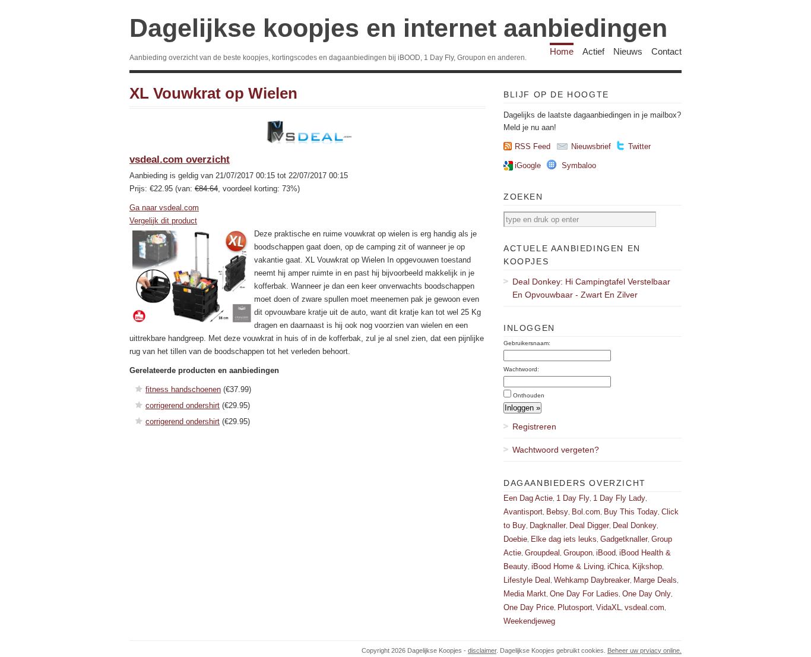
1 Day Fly (573, 498)
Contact (666, 51)
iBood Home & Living (567, 566)
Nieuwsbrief (591, 146)
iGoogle (528, 165)
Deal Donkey (635, 525)
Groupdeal (542, 552)
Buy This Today (631, 511)
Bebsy (557, 511)
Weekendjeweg (529, 621)
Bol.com (586, 511)
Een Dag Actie (528, 498)
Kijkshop (647, 566)
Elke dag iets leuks (564, 539)
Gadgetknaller (624, 539)
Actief (593, 51)
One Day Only (646, 593)
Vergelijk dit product (163, 220)
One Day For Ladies (584, 593)
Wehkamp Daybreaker (592, 580)
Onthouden (528, 395)
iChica (618, 566)
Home (562, 51)
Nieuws (627, 51)
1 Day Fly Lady (619, 498)
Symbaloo (579, 165)
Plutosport (575, 607)
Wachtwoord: (521, 369)
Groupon (578, 552)
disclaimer (482, 650)
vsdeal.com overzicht (179, 159)
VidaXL (608, 607)
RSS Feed (532, 146)
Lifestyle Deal (526, 580)
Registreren (534, 426)
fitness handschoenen (183, 389)
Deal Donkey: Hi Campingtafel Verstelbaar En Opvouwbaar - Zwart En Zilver (591, 288)
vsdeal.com (644, 607)
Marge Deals (655, 580)
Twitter (639, 146)
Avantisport (523, 511)
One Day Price (528, 607)
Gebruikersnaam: (526, 343)
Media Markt (524, 593)
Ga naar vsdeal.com (164, 207)
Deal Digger (589, 525)
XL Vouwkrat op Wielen (213, 93)
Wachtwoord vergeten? (555, 449)
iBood (606, 552)
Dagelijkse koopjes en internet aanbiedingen (398, 28)
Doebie (515, 539)
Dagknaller (548, 525)
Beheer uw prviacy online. (644, 650)
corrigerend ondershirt (182, 405)
